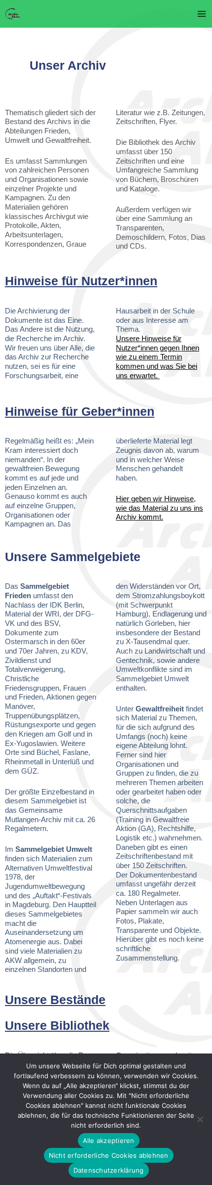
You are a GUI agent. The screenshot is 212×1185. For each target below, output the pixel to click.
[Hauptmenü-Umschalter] (201, 13)
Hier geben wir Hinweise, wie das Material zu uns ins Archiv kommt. (159, 508)
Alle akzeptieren (109, 1140)
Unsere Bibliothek (57, 1025)
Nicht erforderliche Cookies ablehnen (109, 1155)
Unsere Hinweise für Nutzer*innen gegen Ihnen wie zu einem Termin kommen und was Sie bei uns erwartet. (157, 357)
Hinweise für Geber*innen (79, 411)
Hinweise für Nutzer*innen (81, 281)
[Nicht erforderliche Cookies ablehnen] (200, 1119)
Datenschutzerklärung (108, 1170)
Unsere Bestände (55, 1000)
